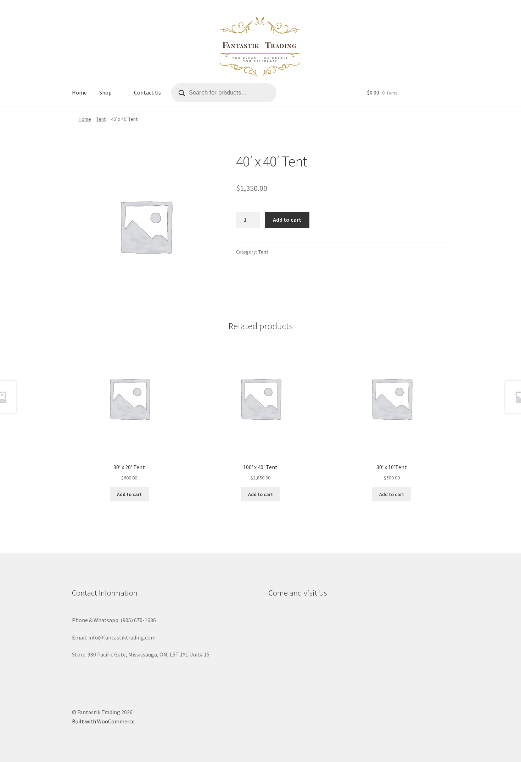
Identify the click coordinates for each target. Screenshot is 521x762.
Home (79, 92)
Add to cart (287, 219)
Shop (105, 92)
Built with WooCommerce (103, 721)
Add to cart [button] (129, 494)
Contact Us (147, 92)
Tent (101, 119)
